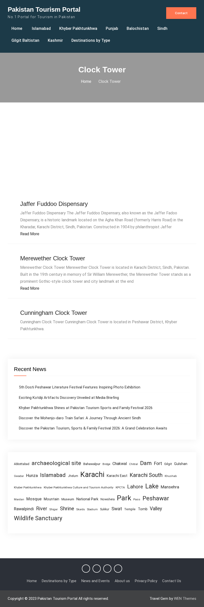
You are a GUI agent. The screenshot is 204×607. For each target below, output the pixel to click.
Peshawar (156, 498)
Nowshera (108, 499)
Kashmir (55, 40)
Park (124, 498)
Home (16, 28)
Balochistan (138, 28)
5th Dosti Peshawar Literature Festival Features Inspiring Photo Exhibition (79, 387)
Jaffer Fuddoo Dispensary (54, 203)
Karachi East (117, 476)
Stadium (92, 509)
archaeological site (56, 463)
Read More (29, 234)
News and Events (95, 581)
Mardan (19, 499)
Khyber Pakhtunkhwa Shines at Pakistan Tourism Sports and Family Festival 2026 (86, 408)
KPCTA (120, 487)
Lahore (135, 487)
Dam (146, 463)
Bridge (106, 464)
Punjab (112, 28)
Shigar (54, 509)
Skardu (80, 509)
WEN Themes (185, 598)
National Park (87, 499)
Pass (136, 499)
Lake (151, 486)
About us (122, 581)
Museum (67, 499)
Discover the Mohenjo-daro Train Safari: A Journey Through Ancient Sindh (80, 418)
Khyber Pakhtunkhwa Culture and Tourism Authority (78, 487)
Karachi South (146, 475)
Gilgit (168, 464)
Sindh (162, 28)
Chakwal (119, 463)
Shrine (67, 509)
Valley (156, 509)
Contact (181, 13)
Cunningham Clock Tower (53, 312)
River (41, 509)
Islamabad (41, 28)
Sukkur (104, 509)
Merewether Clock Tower (52, 258)
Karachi (92, 474)
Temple (130, 509)
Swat (116, 509)
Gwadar (19, 476)
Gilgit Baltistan (25, 40)
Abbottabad (21, 464)
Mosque (34, 499)
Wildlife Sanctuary (38, 518)
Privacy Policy (146, 581)
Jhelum (73, 476)
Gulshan (180, 464)
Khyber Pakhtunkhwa (78, 28)
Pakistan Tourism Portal (44, 9)
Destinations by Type (90, 40)
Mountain (51, 499)
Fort (158, 463)
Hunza (32, 475)
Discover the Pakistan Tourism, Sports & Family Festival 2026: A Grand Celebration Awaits (93, 428)
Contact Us (171, 581)
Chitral (133, 464)
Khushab (171, 476)
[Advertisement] (102, 152)
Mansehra (170, 486)
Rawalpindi (24, 509)
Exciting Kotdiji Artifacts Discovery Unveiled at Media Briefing (69, 397)
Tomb (143, 509)
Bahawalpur (91, 464)
